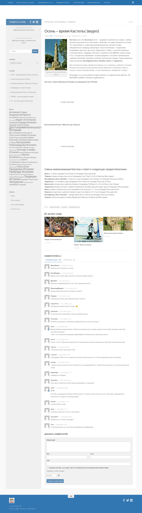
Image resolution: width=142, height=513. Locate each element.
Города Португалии (19, 125)
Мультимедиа (60, 22)
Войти (13, 196)
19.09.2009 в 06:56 (66, 417)
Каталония (49, 22)
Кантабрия (29, 137)
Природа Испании (21, 171)
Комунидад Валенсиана (22, 144)
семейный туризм (17, 184)
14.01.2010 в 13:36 (64, 296)
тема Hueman (31, 508)
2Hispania (17, 12)
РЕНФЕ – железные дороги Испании (22, 96)
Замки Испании (28, 135)
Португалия (23, 166)
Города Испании (27, 122)
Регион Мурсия (27, 174)
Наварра (32, 157)
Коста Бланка (14, 147)
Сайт (48, 460)
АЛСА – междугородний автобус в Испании (24, 75)
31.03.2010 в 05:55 (67, 273)
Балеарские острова (24, 117)
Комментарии (54, 260)
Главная (10, 2)
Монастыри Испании (15, 155)
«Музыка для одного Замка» (113, 233)
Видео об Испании (55, 207)
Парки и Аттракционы (18, 160)
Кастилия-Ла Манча (18, 140)
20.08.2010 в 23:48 (67, 265)
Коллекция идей (78, 2)
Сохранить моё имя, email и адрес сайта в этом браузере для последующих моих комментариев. (79, 468)
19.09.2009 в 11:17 (62, 409)
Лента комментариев (17, 204)
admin (51, 36)
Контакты (107, 2)
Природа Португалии (15, 174)
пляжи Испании (28, 182)
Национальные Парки (14, 160)
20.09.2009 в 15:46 (63, 362)
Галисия (13, 122)
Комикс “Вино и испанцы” (83, 245)
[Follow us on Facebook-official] (30, 22)
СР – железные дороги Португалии (22, 101)
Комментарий (51, 440)
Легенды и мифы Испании (22, 151)
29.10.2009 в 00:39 (65, 311)
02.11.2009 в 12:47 (66, 304)
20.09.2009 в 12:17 (65, 372)
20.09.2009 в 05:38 (62, 388)
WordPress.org (15, 209)
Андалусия (16, 114)
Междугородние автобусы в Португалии (23, 92)
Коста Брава (24, 147)
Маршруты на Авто (62, 2)
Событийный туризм (16, 177)
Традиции (71, 22)
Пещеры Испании (21, 164)
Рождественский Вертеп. (53, 239)
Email (92, 454)
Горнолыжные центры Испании (20, 79)
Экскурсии (16, 182)
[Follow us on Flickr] (37, 22)
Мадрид (21, 152)
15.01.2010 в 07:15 (71, 288)
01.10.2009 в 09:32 (62, 326)
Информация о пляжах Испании (21, 88)
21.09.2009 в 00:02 (63, 347)
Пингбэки (70, 260)
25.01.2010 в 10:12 (64, 281)
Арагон (27, 114)
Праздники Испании (74, 207)
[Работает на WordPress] (17, 508)
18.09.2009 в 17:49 (61, 424)
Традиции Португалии (29, 179)
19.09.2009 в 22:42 (63, 401)
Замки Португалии (16, 138)
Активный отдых (18, 112)
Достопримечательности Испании (26, 129)
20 (132, 22)
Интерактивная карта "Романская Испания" (24, 83)
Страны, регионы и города (25, 2)
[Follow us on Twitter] (33, 22)
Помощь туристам (93, 2)
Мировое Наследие (31, 152)
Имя (48, 454)
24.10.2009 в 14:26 (65, 319)
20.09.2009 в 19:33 (64, 355)
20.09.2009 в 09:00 (65, 380)
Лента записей (15, 200)
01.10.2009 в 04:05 (62, 339)
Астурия (13, 117)
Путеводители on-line (45, 2)
